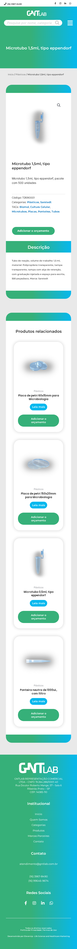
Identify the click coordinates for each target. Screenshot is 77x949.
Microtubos (19, 211)
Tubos (56, 211)
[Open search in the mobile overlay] (33, 23)
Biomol (24, 206)
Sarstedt (46, 202)
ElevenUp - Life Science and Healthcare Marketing (47, 936)
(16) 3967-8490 (14, 4)
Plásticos (21, 74)
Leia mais (38, 406)
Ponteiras (44, 211)
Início (11, 74)
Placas (32, 211)
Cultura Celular (40, 206)
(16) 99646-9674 (38, 880)
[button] (58, 105)
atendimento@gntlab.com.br (39, 863)
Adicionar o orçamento (33, 230)
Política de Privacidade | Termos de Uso (38, 930)
